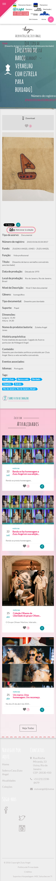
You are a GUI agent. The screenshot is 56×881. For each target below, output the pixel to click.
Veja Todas (28, 728)
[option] (28, 166)
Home (4, 43)
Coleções (7, 786)
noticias (16, 468)
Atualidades (9, 780)
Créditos (28, 872)
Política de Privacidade (28, 867)
